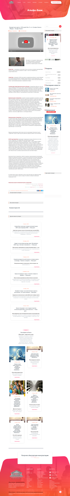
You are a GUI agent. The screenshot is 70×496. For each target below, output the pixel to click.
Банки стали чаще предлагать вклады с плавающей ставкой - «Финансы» (17, 367)
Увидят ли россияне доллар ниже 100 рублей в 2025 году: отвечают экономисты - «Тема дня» (26, 244)
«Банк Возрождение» (53, 485)
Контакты (28, 477)
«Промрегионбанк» (40, 471)
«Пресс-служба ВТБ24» (53, 486)
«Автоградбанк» (52, 487)
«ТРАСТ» (50, 480)
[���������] (37, 190)
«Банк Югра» (39, 483)
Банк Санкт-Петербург (53, 80)
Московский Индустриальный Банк (53, 75)
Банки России (53, 72)
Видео (28, 487)
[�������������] (40, 190)
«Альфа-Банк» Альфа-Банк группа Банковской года (19, 190)
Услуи (28, 475)
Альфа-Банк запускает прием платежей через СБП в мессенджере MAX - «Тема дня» (26, 227)
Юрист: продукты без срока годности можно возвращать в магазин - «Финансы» (34, 399)
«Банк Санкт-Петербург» (41, 474)
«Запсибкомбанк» (40, 476)
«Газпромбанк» (52, 481)
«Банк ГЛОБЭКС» (40, 484)
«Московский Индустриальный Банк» (42, 478)
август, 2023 (26, 305)
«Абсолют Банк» (52, 484)
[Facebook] (38, 190)
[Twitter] (42, 190)
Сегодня (40, 2)
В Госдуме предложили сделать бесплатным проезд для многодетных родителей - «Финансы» (17, 402)
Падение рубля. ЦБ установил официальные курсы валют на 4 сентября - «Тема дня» (53, 42)
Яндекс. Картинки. (41, 185)
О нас (24, 2)
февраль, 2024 (26, 271)
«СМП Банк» (39, 481)
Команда (34, 2)
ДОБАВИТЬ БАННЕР (51, 111)
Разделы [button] (46, 2)
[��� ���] (41, 190)
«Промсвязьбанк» (40, 475)
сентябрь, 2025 (53, 37)
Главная (19, 2)
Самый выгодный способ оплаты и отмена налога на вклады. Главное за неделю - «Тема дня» (26, 260)
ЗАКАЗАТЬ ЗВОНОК (56, 2)
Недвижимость (29, 480)
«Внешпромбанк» (40, 482)
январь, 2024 (26, 288)
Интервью (28, 481)
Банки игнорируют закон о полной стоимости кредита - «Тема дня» (26, 274)
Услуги (29, 2)
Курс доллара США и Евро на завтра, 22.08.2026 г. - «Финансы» (34, 427)
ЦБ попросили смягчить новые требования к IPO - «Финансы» (34, 355)
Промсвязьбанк (53, 82)
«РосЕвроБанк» (39, 487)
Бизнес (28, 482)
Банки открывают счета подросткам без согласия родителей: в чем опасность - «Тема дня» (25, 310)
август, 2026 (34, 351)
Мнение (28, 483)
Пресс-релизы (29, 486)
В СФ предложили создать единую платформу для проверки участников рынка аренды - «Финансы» (17, 428)
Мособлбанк (53, 77)
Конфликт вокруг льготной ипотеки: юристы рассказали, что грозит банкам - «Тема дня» (25, 291)
